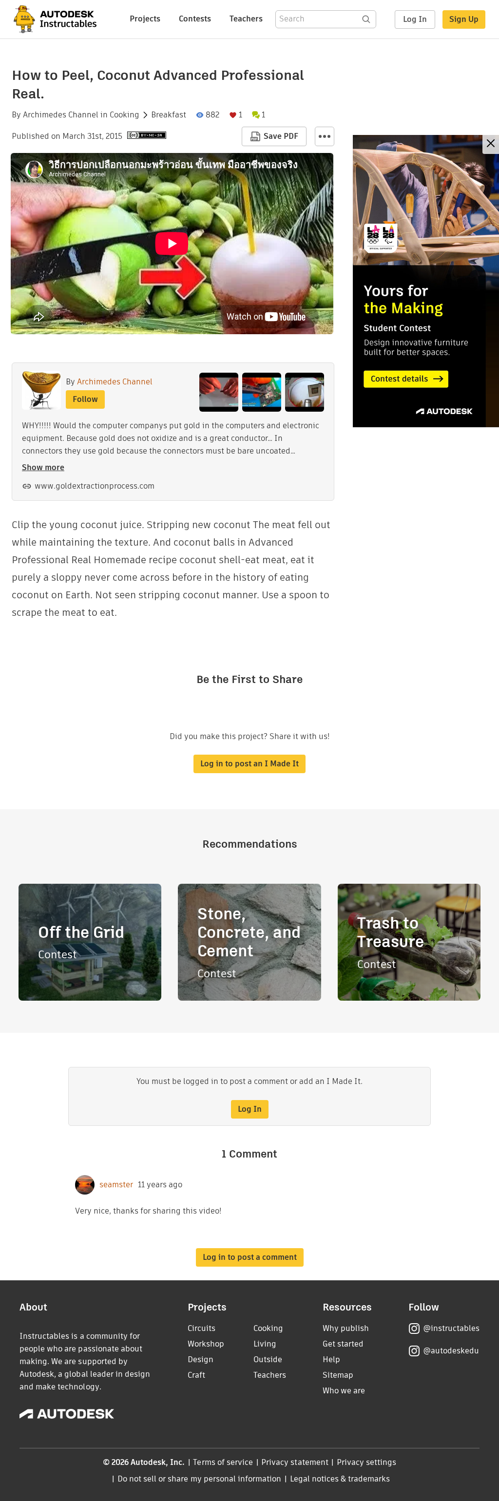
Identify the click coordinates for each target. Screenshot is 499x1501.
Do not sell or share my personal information (199, 1478)
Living (264, 1343)
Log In (415, 19)
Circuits (201, 1328)
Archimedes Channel (60, 115)
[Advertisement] (426, 281)
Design (200, 1359)
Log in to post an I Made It (249, 763)
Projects (145, 18)
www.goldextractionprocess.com (94, 486)
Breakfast (168, 115)
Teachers (246, 18)
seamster (116, 1185)
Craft (196, 1375)
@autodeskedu (451, 1350)
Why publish (346, 1328)
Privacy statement (294, 1462)
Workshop (206, 1343)
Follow (85, 399)
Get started (343, 1343)
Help (331, 1359)
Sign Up (464, 19)
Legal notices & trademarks (340, 1478)
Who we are (344, 1390)
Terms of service (223, 1462)
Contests (195, 18)
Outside (267, 1359)
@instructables (451, 1328)
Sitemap (338, 1375)
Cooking (124, 115)
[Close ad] (490, 144)
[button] (324, 136)
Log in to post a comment (250, 1257)
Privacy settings (367, 1462)
